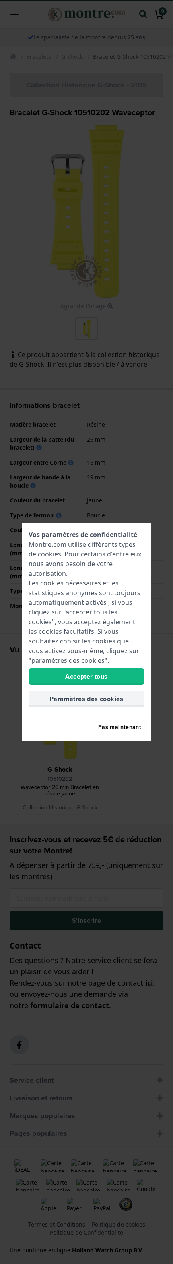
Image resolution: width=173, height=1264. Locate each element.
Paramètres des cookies (86, 699)
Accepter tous (86, 676)
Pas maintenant (119, 727)
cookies (49, 554)
